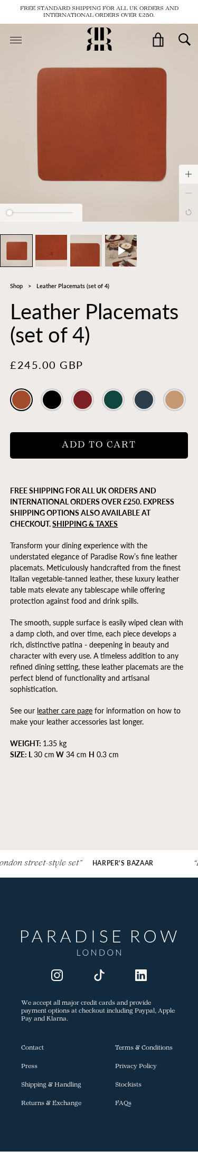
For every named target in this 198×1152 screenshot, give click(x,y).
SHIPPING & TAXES (85, 523)
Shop (16, 286)
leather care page (64, 710)
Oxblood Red (82, 400)
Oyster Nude (174, 400)
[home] (99, 40)
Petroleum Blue (144, 400)
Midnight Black (52, 400)
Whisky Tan (21, 400)
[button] (16, 250)
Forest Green (113, 400)
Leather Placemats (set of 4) (72, 286)
